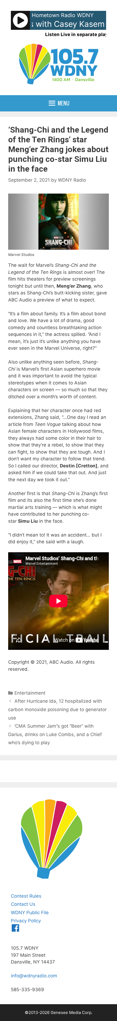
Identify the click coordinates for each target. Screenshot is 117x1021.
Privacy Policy (26, 920)
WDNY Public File (30, 912)
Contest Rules (26, 896)
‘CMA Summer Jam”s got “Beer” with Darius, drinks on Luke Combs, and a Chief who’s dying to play (55, 734)
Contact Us (23, 904)
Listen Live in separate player (79, 34)
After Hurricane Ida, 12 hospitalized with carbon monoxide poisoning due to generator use (57, 709)
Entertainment (29, 693)
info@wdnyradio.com (34, 975)
